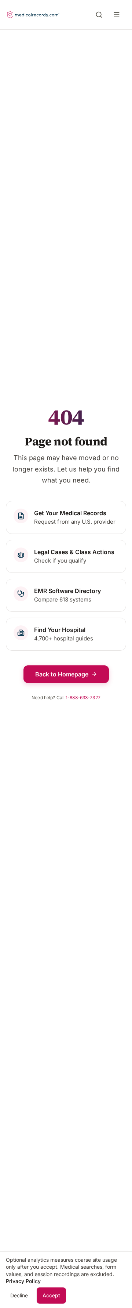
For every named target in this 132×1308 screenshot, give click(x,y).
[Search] (99, 15)
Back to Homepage (61, 674)
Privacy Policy (23, 1281)
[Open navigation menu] (118, 15)
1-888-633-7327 (83, 697)
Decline (19, 1295)
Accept (51, 1295)
